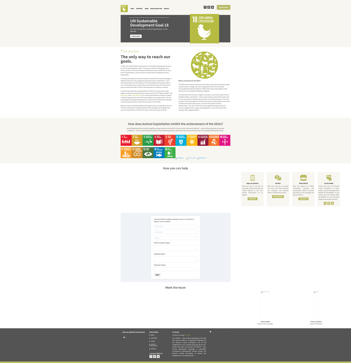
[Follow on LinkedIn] (212, 7)
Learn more (136, 36)
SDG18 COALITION (156, 8)
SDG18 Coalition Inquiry (162, 243)
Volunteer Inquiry (160, 265)
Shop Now (303, 199)
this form (187, 335)
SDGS (132, 8)
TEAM (146, 8)
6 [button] (199, 109)
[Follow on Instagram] (208, 7)
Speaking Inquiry (159, 254)
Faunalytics (124, 95)
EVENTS (166, 8)
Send (157, 275)
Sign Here (252, 199)
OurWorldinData (136, 95)
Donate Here (278, 197)
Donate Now (223, 7)
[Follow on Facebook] (205, 7)
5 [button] (225, 105)
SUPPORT (139, 8)
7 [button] (199, 127)
